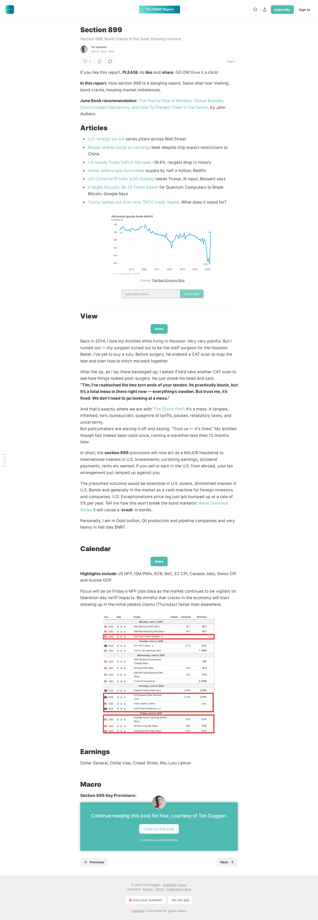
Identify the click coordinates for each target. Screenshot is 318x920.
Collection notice (179, 889)
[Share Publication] (264, 9)
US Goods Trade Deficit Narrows (119, 162)
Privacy (148, 889)
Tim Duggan (98, 47)
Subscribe (282, 9)
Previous (97, 862)
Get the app (180, 900)
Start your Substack (147, 900)
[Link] (74, 127)
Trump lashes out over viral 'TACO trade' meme (133, 202)
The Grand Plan (168, 409)
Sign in (304, 9)
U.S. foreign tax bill (106, 139)
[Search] (255, 9)
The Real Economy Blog (168, 280)
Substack (137, 911)
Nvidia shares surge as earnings (119, 147)
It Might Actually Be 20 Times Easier (123, 187)
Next (224, 862)
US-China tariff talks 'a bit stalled (120, 178)
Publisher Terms (175, 885)
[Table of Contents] (5, 460)
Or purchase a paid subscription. (159, 840)
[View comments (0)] (99, 61)
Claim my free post (159, 829)
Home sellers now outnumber (116, 170)
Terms (160, 889)
